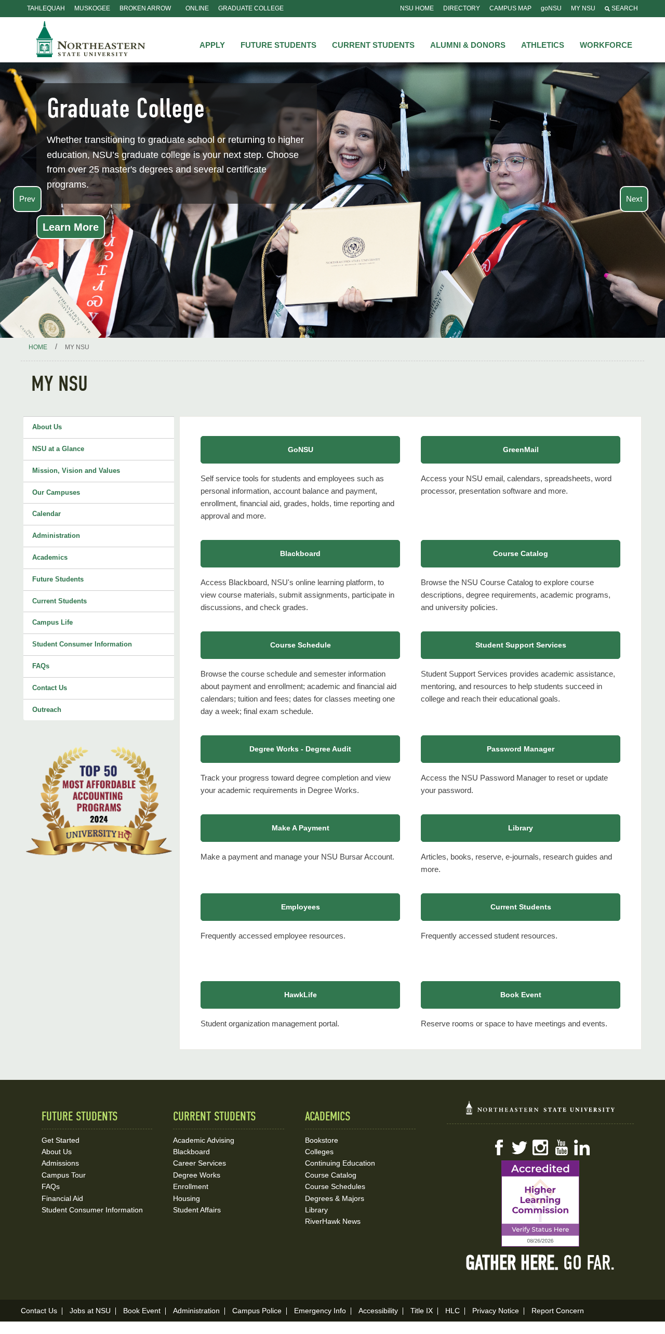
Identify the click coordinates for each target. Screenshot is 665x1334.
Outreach (46, 710)
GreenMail (521, 449)
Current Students (59, 601)
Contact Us (49, 688)
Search (624, 8)
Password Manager (520, 749)
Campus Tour (64, 1175)
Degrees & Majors (334, 1198)
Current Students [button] (373, 45)
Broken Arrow (145, 8)
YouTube (561, 1147)
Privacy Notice (495, 1310)
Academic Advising (203, 1140)
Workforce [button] (606, 45)
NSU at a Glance (58, 449)
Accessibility (378, 1310)
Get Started (60, 1140)
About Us (47, 427)
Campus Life (52, 622)
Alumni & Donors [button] (468, 45)
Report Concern (557, 1310)
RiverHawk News (333, 1221)
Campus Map (510, 8)
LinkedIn (582, 1147)
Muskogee (92, 8)
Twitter (519, 1147)
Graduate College (251, 8)
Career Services (199, 1163)
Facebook (499, 1147)
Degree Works (196, 1175)
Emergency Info (320, 1310)
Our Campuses (56, 492)
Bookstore (321, 1140)
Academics (50, 557)
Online (197, 8)
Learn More (71, 227)
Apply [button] (212, 45)
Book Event (520, 994)
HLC (452, 1310)
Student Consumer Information (82, 644)
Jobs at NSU (90, 1310)
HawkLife (300, 994)
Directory (461, 8)
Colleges (319, 1151)
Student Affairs (197, 1210)
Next (634, 198)
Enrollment (190, 1186)
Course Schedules (335, 1186)
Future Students (58, 579)
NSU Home (417, 8)
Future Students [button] (278, 45)
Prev (27, 198)
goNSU (551, 8)
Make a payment (300, 828)
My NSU (583, 8)
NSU (90, 39)
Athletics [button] (542, 45)
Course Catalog (520, 553)
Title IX (421, 1310)
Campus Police (257, 1310)
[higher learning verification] (540, 1203)
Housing (186, 1198)
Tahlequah (46, 8)
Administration (56, 535)
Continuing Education (340, 1163)
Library (520, 828)
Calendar (46, 514)
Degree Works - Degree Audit (300, 749)
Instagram (540, 1147)
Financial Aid (62, 1198)
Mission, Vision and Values (76, 470)
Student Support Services (520, 645)
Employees (300, 907)
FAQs (40, 666)
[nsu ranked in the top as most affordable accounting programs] (98, 800)
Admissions (60, 1163)
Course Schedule (300, 645)
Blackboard (300, 553)
